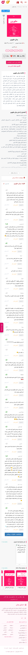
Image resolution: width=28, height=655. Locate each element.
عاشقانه (11, 625)
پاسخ (21, 205)
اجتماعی (4, 630)
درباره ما (23, 640)
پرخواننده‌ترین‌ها (21, 633)
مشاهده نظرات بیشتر (14, 534)
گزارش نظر (16, 205)
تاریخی (5, 628)
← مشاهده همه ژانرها (9, 637)
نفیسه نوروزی (18, 43)
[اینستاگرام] (25, 618)
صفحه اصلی (22, 625)
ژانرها (24, 7)
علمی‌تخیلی (10, 630)
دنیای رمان (17, 651)
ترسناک (11, 628)
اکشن (5, 632)
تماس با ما (6, 648)
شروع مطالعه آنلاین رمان (13, 66)
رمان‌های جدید (22, 630)
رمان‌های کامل (22, 635)
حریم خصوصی (21, 648)
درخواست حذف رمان (18, 178)
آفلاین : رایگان (5, 11)
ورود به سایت (2, 327)
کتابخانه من (22, 628)
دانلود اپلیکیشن (22, 637)
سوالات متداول (22, 642)
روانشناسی (4, 634)
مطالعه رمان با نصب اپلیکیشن (14, 62)
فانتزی (11, 634)
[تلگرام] (22, 618)
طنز (12, 632)
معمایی (5, 625)
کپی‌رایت (10, 648)
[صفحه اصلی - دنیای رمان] (26, 7)
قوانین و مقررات (15, 648)
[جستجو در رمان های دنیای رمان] (22, 3)
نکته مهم (7, 184)
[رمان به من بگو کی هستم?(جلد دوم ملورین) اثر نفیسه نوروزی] (21, 554)
